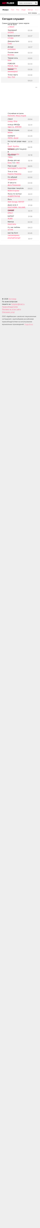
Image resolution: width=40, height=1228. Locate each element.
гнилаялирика (13, 235)
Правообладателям (10, 307)
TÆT (18, 163)
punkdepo (12, 49)
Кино (10, 163)
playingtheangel (14, 238)
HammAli (11, 116)
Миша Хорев (21, 116)
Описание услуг (8, 312)
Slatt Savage (12, 202)
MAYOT (21, 202)
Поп (12, 10)
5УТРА (10, 230)
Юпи (15, 121)
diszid (16, 138)
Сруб (10, 146)
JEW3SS (18, 127)
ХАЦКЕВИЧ (12, 179)
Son (9, 77)
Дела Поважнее (14, 185)
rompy (10, 121)
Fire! (13, 77)
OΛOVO (11, 32)
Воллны (11, 55)
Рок (17, 10)
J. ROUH (11, 27)
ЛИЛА (10, 138)
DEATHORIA (12, 207)
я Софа (10, 38)
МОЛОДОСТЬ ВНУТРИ (17, 168)
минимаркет (13, 71)
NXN (9, 60)
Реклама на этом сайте (11, 309)
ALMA (10, 218)
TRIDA (10, 157)
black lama (12, 224)
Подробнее (29, 324)
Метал (30, 10)
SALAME (21, 207)
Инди (23, 10)
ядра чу (11, 127)
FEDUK (10, 66)
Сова (10, 43)
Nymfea (16, 146)
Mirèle (10, 132)
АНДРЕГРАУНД (14, 196)
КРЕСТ (10, 213)
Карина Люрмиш (14, 174)
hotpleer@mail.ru (18, 304)
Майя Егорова (13, 191)
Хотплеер (12, 299)
